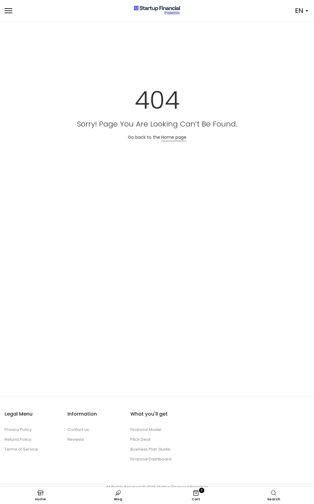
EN (299, 10)
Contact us (78, 429)
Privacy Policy (18, 429)
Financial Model (145, 429)
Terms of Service (21, 449)
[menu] (52, 10)
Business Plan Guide (150, 449)
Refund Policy (18, 439)
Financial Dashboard (150, 459)
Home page (173, 137)
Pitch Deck (140, 439)
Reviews (75, 439)
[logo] (157, 10)
